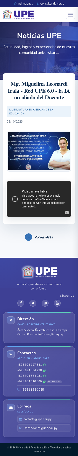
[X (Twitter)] (32, 303)
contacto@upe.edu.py (38, 419)
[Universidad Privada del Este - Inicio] (18, 15)
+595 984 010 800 (39, 381)
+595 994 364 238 (29, 370)
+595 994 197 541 (29, 365)
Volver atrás (40, 236)
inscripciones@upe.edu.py (40, 428)
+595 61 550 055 (32, 390)
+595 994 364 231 (29, 376)
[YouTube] (57, 303)
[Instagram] (45, 303)
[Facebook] (20, 303)
